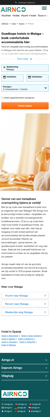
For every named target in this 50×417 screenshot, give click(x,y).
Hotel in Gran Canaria (31, 336)
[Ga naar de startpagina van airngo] (13, 9)
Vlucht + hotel (28, 15)
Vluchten (6, 15)
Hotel (14, 23)
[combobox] (26, 69)
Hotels (16, 15)
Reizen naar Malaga (16, 304)
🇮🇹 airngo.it (6, 411)
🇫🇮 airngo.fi (6, 408)
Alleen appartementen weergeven (19, 98)
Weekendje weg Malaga (19, 312)
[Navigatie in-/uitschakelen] (44, 8)
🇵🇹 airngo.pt (19, 411)
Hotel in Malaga (8, 345)
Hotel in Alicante (9, 342)
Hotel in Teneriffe (27, 342)
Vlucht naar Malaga (16, 295)
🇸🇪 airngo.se (7, 404)
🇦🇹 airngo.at (33, 408)
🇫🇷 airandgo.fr (34, 411)
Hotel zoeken (25, 106)
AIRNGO (4, 23)
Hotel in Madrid (8, 339)
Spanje (21, 23)
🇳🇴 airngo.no (21, 404)
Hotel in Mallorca (26, 339)
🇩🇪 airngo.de (20, 408)
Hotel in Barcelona (9, 336)
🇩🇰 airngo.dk (35, 404)
